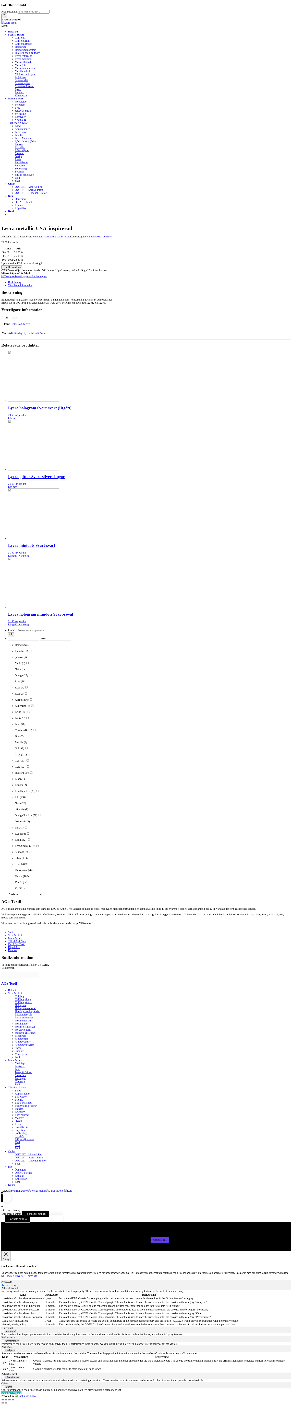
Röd (19, 324)
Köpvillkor (14, 947)
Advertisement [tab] (9, 1374)
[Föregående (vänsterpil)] (2, 1402)
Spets (18, 1047)
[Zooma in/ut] (2, 1399)
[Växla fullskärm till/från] (6, 1399)
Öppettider (20, 1169)
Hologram (20, 1005)
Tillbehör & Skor (17, 941)
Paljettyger (20, 1035)
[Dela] (9, 1399)
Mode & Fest (15, 938)
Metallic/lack (38, 333)
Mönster (19, 1117)
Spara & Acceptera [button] (11, 1392)
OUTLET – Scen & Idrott (29, 1157)
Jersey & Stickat (23, 1072)
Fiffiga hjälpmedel (24, 1139)
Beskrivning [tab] (14, 282)
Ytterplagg (20, 1081)
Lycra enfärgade (23, 1014)
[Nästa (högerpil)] (6, 1402)
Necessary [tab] (6, 1281)
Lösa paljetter (22, 1114)
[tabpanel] (146, 1308)
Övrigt (18, 1121)
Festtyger (20, 1066)
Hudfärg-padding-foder (27, 1011)
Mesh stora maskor (25, 1026)
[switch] (3, 1331)
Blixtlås (19, 1099)
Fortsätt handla (17, 1218)
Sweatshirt (20, 1075)
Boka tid (12, 990)
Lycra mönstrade (24, 1017)
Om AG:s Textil (16, 944)
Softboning (21, 1133)
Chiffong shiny (23, 999)
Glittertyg (17, 333)
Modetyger (21, 1063)
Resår (18, 1124)
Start (10, 932)
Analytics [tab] (6, 1346)
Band (18, 1090)
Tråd (17, 1142)
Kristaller (20, 1111)
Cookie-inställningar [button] (137, 1240)
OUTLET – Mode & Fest (28, 1154)
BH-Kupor (21, 1096)
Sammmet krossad (24, 1044)
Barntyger (20, 1078)
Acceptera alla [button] (159, 1240)
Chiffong (20, 996)
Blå (14, 324)
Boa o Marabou (23, 1102)
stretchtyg (107, 236)
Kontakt (12, 950)
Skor (17, 1145)
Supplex (19, 1051)
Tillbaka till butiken (35, 1213)
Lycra (27, 333)
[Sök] (4, 16)
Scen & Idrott (62, 236)
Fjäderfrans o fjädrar (25, 1105)
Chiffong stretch (23, 1002)
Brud (17, 1069)
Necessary (10, 1285)
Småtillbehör (21, 1127)
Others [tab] (4, 1383)
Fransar (19, 1108)
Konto (11, 1184)
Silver (26, 324)
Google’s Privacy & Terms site (21, 1275)
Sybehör (19, 1136)
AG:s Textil (9, 983)
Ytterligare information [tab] (20, 285)
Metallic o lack (23, 1029)
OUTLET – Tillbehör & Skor (30, 1160)
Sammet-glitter (22, 1041)
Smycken (20, 1130)
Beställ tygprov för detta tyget (31, 276)
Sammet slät (21, 1038)
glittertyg (85, 236)
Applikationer (22, 1093)
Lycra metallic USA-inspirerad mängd (21, 263)
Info (10, 1166)
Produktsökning (9, 11)
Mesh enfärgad (23, 1020)
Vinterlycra (21, 1054)
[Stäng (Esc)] (12, 1399)
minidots (95, 236)
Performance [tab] (8, 1337)
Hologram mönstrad (43, 236)
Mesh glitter (21, 1023)
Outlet (11, 1151)
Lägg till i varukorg (12, 267)
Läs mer (12, 418)
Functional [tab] (7, 1328)
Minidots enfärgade (25, 1032)
